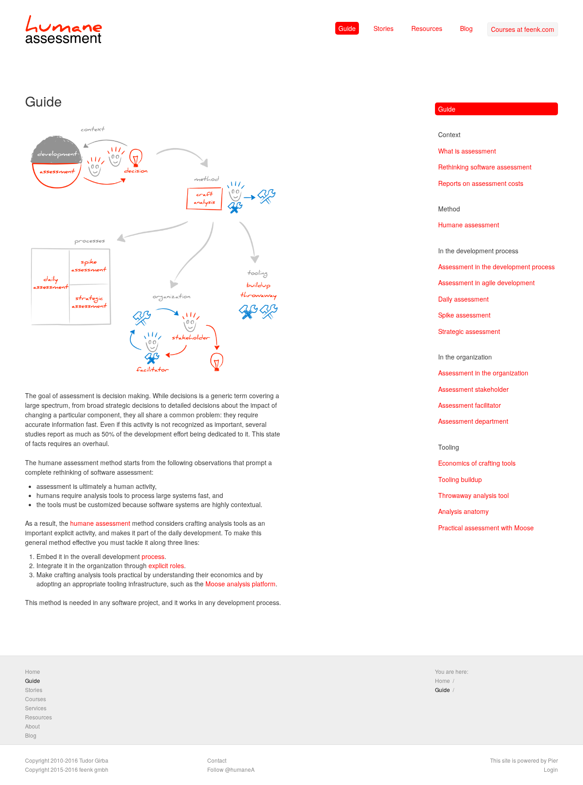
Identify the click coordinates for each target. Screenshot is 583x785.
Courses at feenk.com (522, 29)
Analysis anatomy (463, 511)
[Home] (63, 31)
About (32, 726)
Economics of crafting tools (477, 462)
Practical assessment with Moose (486, 527)
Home (32, 671)
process (153, 556)
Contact (216, 760)
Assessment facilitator (469, 405)
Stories (383, 28)
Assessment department (473, 421)
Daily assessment (463, 298)
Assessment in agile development (486, 282)
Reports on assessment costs (480, 183)
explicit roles (166, 565)
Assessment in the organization (483, 372)
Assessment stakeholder (473, 389)
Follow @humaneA (231, 769)
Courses (35, 699)
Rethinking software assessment (485, 166)
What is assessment (467, 150)
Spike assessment (464, 314)
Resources (426, 28)
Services (35, 708)
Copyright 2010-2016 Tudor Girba (66, 760)
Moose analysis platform (240, 583)
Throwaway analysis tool (473, 495)
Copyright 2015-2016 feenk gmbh (66, 769)
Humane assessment (468, 224)
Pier (553, 760)
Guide (347, 28)
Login (551, 769)
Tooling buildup (460, 479)
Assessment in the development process (496, 266)
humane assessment (100, 523)
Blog (466, 28)
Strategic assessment (469, 331)
